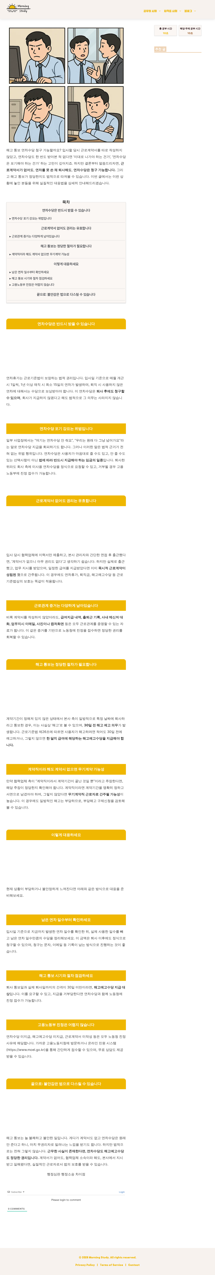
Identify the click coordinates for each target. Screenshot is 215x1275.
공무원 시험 (150, 11)
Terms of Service (111, 1265)
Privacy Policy (85, 1265)
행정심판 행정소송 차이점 (66, 1174)
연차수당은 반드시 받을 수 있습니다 (66, 210)
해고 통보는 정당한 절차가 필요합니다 (66, 246)
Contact (134, 1265)
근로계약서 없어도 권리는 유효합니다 (66, 228)
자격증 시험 (170, 11)
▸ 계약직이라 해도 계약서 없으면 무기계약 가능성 (39, 254)
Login (121, 1192)
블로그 (188, 11)
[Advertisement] (66, 353)
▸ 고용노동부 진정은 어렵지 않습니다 (31, 285)
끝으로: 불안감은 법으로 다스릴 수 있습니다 (66, 294)
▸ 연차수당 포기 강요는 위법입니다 (30, 218)
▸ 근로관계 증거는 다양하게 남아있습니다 (34, 236)
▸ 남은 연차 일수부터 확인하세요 (29, 272)
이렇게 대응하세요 (66, 264)
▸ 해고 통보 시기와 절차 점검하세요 (30, 278)
